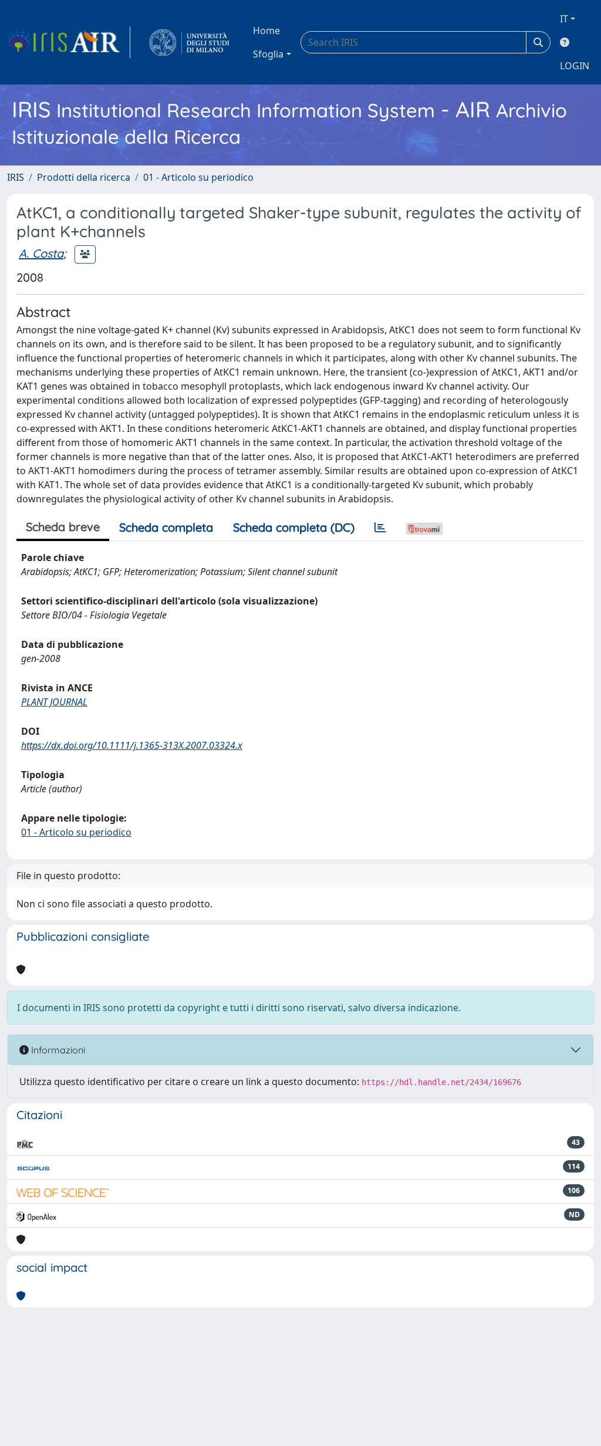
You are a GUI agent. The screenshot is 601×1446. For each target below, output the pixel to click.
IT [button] (564, 18)
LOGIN (574, 65)
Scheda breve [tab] (63, 526)
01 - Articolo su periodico (198, 177)
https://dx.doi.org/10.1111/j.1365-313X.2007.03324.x (131, 745)
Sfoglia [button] (268, 54)
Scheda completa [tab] (166, 527)
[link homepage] (68, 42)
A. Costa (41, 253)
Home (266, 30)
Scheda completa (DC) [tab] (293, 527)
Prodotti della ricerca (83, 177)
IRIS (15, 177)
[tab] (380, 527)
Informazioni (57, 1050)
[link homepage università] (189, 42)
